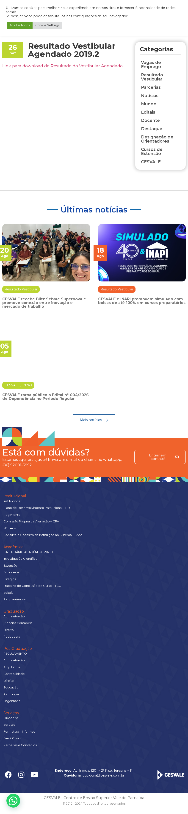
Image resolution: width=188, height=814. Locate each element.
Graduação (13, 611)
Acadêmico (13, 547)
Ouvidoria (10, 718)
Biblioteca (11, 572)
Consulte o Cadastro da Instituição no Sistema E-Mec (42, 535)
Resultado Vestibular (21, 289)
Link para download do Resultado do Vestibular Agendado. (62, 66)
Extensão (10, 565)
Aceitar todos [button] (20, 25)
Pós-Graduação (17, 648)
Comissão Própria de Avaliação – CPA (31, 521)
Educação (11, 687)
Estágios (9, 579)
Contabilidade (14, 674)
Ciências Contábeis (17, 623)
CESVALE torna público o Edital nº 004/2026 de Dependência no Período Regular (45, 397)
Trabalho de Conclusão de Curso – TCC (32, 586)
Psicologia (11, 694)
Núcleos (9, 528)
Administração (14, 616)
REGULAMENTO (15, 653)
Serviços (11, 713)
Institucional (14, 496)
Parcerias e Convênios (20, 745)
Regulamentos (14, 599)
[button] (13, 801)
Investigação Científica (20, 558)
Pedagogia (11, 636)
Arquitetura (11, 667)
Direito (8, 630)
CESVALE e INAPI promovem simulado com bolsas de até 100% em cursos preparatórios (141, 301)
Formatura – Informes (19, 731)
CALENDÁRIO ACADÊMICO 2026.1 (28, 552)
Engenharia (11, 701)
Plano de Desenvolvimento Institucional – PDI (37, 508)
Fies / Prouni (12, 738)
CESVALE (12, 385)
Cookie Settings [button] (47, 25)
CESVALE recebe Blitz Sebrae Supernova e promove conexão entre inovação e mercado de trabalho (44, 303)
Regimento (11, 514)
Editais (27, 385)
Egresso (9, 724)
